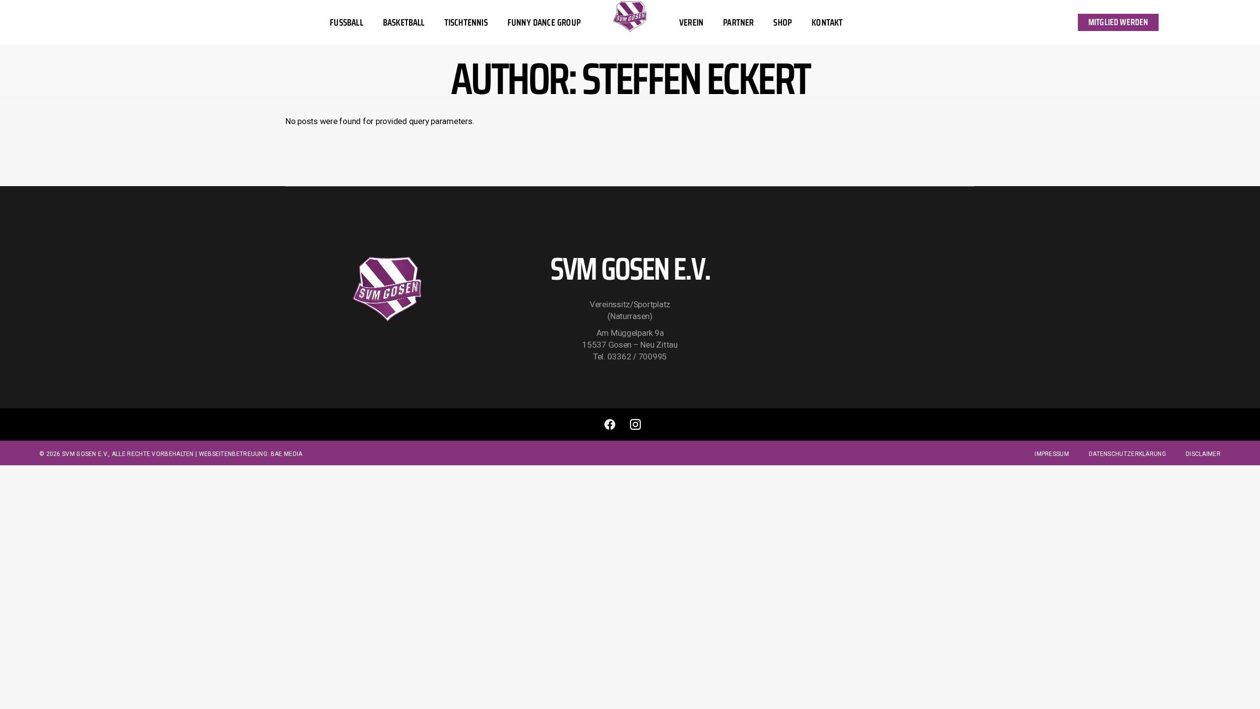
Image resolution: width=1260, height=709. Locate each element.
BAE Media (287, 454)
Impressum (1052, 454)
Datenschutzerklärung (1127, 454)
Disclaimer (1203, 454)
